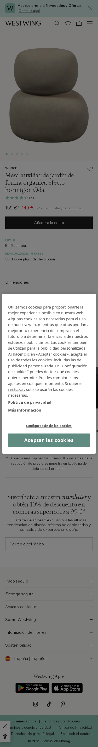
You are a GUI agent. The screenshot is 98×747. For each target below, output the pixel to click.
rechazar (16, 389)
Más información (24, 410)
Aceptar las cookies (49, 440)
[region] (48, 373)
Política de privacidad (29, 401)
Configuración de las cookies (49, 425)
